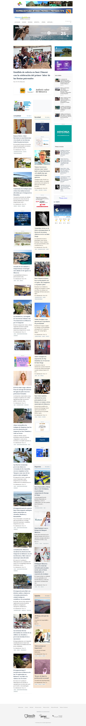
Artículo (36, 655)
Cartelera (50, 22)
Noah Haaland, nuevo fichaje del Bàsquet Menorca (41, 530)
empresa (43, 336)
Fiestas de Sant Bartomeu (18, 153)
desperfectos (24, 610)
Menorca (21, 280)
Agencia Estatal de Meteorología (22, 333)
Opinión (43, 22)
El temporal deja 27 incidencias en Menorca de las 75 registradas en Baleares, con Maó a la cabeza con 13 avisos (22, 674)
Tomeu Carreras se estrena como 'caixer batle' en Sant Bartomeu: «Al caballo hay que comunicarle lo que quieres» (65, 161)
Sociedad (30, 22)
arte (38, 375)
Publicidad (31, 707)
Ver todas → (29, 115)
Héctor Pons (26, 404)
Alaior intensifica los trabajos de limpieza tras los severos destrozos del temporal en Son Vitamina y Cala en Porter (22, 429)
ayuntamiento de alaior (41, 249)
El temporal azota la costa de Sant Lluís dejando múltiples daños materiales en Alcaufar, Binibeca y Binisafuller (22, 512)
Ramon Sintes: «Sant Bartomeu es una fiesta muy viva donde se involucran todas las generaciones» (65, 170)
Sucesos (24, 22)
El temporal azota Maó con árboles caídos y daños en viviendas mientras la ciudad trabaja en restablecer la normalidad (21, 595)
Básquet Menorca (46, 543)
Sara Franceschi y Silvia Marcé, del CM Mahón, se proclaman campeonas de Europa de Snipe (42, 491)
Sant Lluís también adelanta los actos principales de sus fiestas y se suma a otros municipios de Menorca (42, 400)
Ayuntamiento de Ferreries (18, 151)
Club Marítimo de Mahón (38, 507)
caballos (36, 190)
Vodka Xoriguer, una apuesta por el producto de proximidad (42, 321)
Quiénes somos (20, 707)
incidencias (15, 335)
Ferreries (24, 151)
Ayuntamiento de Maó (20, 404)
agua (14, 404)
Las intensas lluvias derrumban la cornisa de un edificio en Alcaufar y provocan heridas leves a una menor (22, 635)
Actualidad (17, 22)
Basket (36, 586)
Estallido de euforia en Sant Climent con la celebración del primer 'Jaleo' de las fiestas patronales (31, 75)
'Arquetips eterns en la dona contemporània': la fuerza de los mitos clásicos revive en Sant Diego (42, 232)
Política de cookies (46, 707)
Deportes (37, 22)
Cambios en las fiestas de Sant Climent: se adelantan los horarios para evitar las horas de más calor (65, 115)
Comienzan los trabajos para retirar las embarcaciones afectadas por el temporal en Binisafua (65, 179)
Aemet (15, 280)
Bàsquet (41, 543)
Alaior (29, 444)
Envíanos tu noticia (38, 707)
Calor (18, 280)
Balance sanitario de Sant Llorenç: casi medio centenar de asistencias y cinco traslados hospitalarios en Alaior (65, 100)
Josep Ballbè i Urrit (38, 625)
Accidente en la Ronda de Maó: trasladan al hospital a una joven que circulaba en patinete (65, 108)
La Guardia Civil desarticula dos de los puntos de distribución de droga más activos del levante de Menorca (65, 81)
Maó (39, 586)
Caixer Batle (40, 190)
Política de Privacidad (54, 707)
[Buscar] (70, 22)
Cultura (47, 249)
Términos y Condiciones (64, 707)
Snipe (44, 507)
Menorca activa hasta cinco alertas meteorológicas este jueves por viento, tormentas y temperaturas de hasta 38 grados (65, 90)
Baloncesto (36, 543)
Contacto (26, 707)
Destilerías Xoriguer (38, 336)
